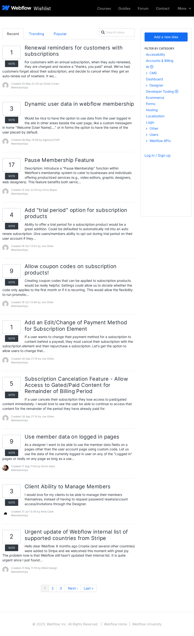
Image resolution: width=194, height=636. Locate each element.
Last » (88, 588)
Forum (143, 8)
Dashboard (154, 79)
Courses (104, 8)
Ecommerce (155, 98)
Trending (36, 34)
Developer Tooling (160, 91)
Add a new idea (166, 37)
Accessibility (155, 54)
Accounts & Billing (159, 61)
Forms (150, 104)
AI (148, 67)
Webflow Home (115, 624)
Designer (156, 85)
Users (153, 135)
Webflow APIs (160, 141)
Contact (163, 8)
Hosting (152, 110)
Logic (150, 122)
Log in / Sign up (158, 155)
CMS (153, 73)
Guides (124, 8)
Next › (73, 588)
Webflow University (147, 624)
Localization (155, 116)
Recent (13, 34)
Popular (60, 34)
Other (153, 128)
